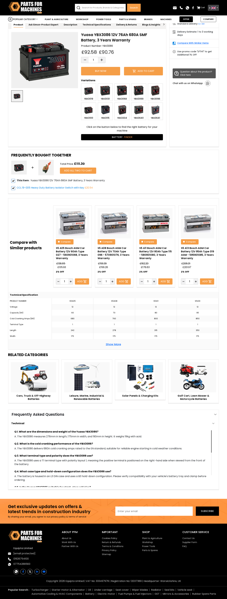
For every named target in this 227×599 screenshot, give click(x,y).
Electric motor (106, 594)
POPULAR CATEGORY (24, 19)
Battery (122, 137)
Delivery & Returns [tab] (126, 24)
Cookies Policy (109, 538)
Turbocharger (40, 590)
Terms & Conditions (112, 546)
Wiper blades (140, 590)
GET (157, 594)
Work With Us (69, 542)
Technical (17, 423)
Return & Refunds (111, 542)
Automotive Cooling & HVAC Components (57, 594)
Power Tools (103, 19)
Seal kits (169, 590)
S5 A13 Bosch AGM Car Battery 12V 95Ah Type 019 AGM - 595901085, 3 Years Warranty (197, 253)
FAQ (184, 546)
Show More (113, 344)
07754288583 (21, 564)
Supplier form (189, 542)
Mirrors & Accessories (176, 594)
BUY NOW (100, 71)
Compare (66, 241)
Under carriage (103, 590)
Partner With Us (70, 546)
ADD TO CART (146, 71)
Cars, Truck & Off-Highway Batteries (33, 397)
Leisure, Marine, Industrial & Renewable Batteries (86, 397)
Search (134, 7)
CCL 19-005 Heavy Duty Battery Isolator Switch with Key (50, 187)
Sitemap (106, 554)
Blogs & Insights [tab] (151, 24)
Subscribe (207, 511)
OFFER (186, 19)
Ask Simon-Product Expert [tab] (43, 24)
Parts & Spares (127, 19)
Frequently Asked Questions (38, 414)
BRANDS (148, 19)
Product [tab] (18, 24)
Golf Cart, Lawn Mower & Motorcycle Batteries (193, 397)
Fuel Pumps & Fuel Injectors (134, 594)
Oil (89, 590)
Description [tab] (70, 24)
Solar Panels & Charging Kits (140, 396)
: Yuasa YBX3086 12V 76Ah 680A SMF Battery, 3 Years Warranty (61, 180)
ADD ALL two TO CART (78, 170)
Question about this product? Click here (196, 73)
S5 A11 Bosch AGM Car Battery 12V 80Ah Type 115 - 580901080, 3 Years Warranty (155, 253)
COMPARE (208, 19)
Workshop (82, 19)
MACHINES (166, 19)
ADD (80, 281)
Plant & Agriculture (56, 19)
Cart (203, 7)
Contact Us (188, 538)
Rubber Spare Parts (204, 594)
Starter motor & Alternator (68, 590)
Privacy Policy (109, 550)
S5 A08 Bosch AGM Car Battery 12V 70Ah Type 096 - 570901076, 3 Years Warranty (113, 253)
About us (66, 538)
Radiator (156, 590)
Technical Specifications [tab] (97, 24)
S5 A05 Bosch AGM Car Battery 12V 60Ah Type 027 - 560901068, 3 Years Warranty (72, 253)
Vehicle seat (184, 590)
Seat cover (122, 590)
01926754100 (21, 558)
